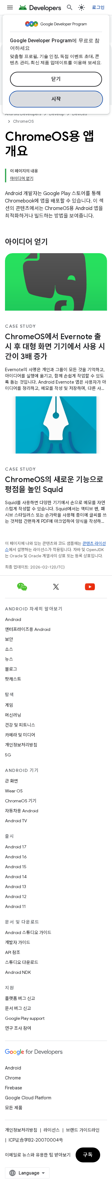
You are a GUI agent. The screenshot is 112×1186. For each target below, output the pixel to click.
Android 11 (15, 906)
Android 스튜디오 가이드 (28, 932)
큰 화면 (11, 781)
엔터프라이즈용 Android (27, 629)
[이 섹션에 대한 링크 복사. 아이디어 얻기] (54, 242)
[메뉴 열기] (10, 7)
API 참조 (12, 952)
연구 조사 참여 (18, 1028)
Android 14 (16, 876)
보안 (9, 639)
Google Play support (24, 1018)
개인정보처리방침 (21, 745)
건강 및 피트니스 (20, 725)
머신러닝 (13, 715)
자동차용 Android (21, 811)
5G (8, 755)
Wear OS (14, 791)
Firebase (13, 1088)
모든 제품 (13, 1108)
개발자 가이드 (17, 942)
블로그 (11, 669)
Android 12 (15, 896)
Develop (56, 113)
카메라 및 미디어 (20, 735)
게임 (9, 705)
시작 (56, 99)
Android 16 (16, 857)
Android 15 (15, 866)
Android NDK (18, 972)
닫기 (56, 79)
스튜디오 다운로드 (21, 962)
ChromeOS (23, 121)
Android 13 (15, 886)
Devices (79, 113)
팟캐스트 (13, 679)
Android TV (16, 820)
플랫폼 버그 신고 (20, 998)
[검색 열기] (69, 7)
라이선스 (52, 1130)
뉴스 (9, 659)
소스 (9, 649)
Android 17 (15, 847)
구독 (88, 1155)
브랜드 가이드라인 (83, 1130)
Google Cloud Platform (28, 1098)
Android (13, 619)
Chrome (13, 1078)
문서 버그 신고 (18, 1008)
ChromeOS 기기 (20, 801)
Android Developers (23, 113)
